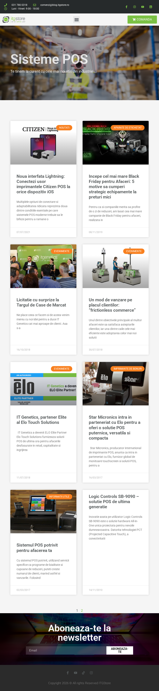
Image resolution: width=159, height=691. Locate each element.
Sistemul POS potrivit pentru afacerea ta (37, 548)
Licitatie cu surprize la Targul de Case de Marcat (41, 302)
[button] (76, 19)
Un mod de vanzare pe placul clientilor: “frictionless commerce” (112, 305)
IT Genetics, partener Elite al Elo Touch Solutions (41, 420)
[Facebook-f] (126, 7)
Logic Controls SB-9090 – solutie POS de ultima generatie (114, 501)
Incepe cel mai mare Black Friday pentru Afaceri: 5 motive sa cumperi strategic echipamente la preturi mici (114, 187)
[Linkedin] (151, 7)
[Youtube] (143, 7)
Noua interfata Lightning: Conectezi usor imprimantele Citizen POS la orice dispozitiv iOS (43, 184)
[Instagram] (134, 7)
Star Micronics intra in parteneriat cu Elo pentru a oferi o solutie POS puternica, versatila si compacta (114, 428)
